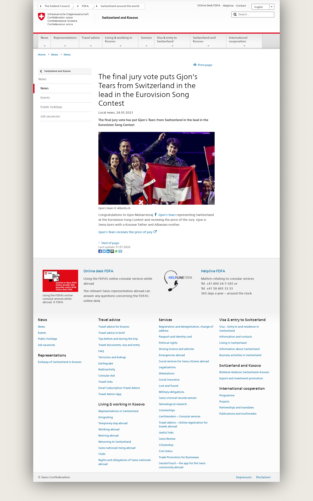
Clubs (101, 454)
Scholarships (167, 410)
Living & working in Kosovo (118, 39)
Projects (224, 401)
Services (146, 37)
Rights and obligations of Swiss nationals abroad (124, 462)
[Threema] (113, 251)
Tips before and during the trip (118, 339)
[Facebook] (100, 251)
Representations (65, 37)
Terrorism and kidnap (112, 357)
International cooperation (238, 39)
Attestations (166, 373)
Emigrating (105, 417)
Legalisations (167, 367)
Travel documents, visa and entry (119, 345)
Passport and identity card (175, 336)
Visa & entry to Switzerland (167, 39)
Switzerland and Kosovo (204, 39)
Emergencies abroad (172, 355)
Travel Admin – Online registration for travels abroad (183, 424)
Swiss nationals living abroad (116, 448)
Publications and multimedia (237, 413)
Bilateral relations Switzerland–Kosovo (244, 372)
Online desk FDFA (98, 271)
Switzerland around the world (120, 6)
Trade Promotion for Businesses (179, 457)
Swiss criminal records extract (178, 398)
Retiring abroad (108, 435)
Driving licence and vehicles (176, 349)
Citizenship (166, 445)
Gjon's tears (167, 215)
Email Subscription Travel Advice (119, 388)
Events (42, 332)
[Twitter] (104, 251)
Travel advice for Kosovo (113, 326)
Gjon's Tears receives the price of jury (125, 232)
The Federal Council (57, 6)
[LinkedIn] (108, 251)
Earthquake (105, 363)
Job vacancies (46, 345)
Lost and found (168, 385)
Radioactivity (106, 369)
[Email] (120, 251)
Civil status (165, 451)
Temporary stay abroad (113, 423)
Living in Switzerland (233, 342)
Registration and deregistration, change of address (186, 328)
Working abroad (108, 429)
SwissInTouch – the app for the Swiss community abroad (182, 465)
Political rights (168, 342)
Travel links (105, 381)
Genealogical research (173, 404)
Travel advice (91, 37)
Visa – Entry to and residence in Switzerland (239, 328)
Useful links (166, 432)
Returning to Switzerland (114, 441)
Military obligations (171, 392)
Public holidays (47, 339)
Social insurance (169, 379)
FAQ (101, 351)
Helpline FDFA (213, 271)
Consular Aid (106, 375)
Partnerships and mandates (236, 407)
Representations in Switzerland (118, 411)
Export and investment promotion (241, 378)
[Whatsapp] (117, 251)
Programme (226, 395)
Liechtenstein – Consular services (179, 416)
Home (42, 54)
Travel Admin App (109, 394)
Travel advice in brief (111, 332)
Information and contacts (235, 336)
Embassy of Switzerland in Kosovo (59, 362)
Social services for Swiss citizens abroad (184, 361)
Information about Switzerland (239, 349)
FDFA (85, 6)
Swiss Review (167, 438)
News (44, 37)
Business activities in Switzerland (240, 355)
